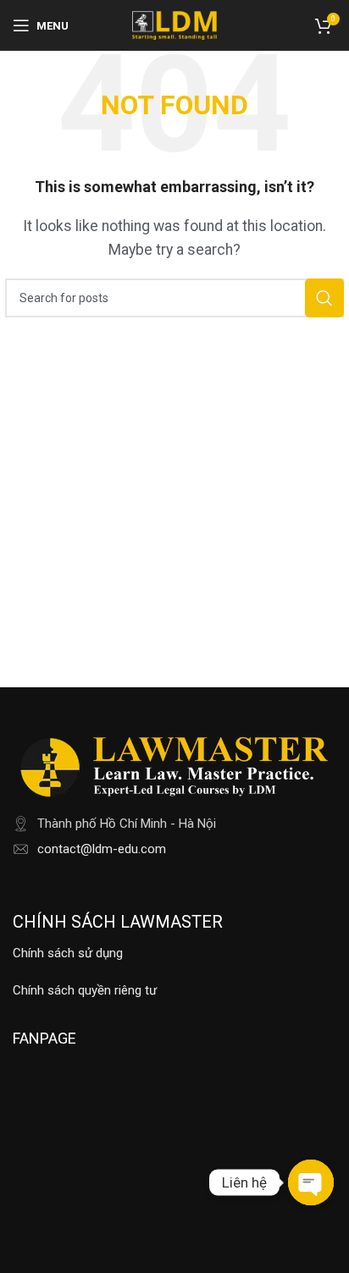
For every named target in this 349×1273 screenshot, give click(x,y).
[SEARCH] (324, 297)
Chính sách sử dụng (68, 953)
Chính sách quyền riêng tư (85, 990)
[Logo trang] (174, 24)
